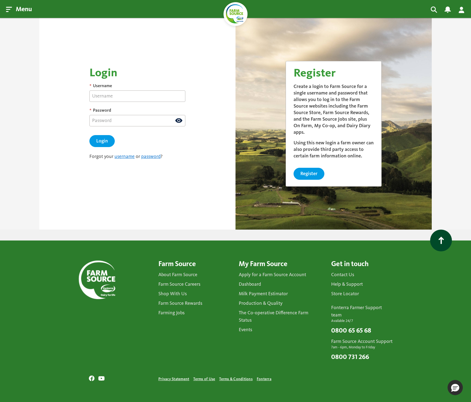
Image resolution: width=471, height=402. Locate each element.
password (151, 156)
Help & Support (347, 284)
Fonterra (264, 379)
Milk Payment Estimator (263, 293)
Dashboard (250, 284)
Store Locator (345, 293)
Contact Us (342, 274)
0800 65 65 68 (351, 331)
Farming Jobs (171, 312)
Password (100, 110)
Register (309, 173)
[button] (455, 387)
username (124, 156)
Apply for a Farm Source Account (272, 274)
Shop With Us (172, 293)
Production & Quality (261, 303)
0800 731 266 (350, 357)
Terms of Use (204, 379)
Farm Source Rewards (180, 303)
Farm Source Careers (179, 284)
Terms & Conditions (236, 379)
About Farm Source (177, 274)
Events (245, 329)
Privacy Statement (173, 379)
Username (100, 86)
